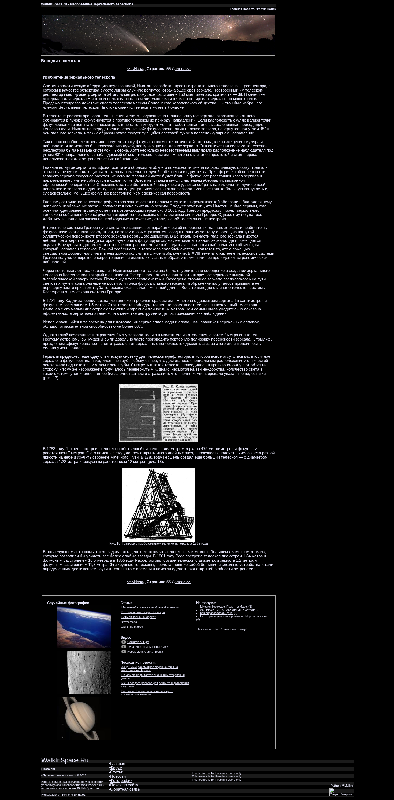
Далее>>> (181, 69)
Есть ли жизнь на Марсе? (138, 617)
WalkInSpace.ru (54, 4)
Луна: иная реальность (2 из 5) (148, 646)
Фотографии (121, 781)
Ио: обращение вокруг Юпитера (143, 612)
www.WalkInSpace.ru (84, 788)
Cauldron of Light (138, 642)
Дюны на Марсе (132, 626)
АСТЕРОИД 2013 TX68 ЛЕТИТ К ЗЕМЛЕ (227, 609)
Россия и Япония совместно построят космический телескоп (147, 692)
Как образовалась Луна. (216, 613)
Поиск (271, 8)
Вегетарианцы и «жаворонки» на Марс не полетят (234, 616)
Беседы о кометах (60, 61)
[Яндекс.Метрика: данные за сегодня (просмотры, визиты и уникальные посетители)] (341, 792)
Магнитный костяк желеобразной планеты (150, 607)
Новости (249, 8)
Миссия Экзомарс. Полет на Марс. (224, 606)
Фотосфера (129, 621)
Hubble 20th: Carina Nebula (145, 651)
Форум (261, 8)
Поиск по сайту (124, 785)
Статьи (116, 772)
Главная (236, 8)
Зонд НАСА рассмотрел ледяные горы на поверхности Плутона (149, 668)
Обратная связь (125, 789)
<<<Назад (136, 69)
